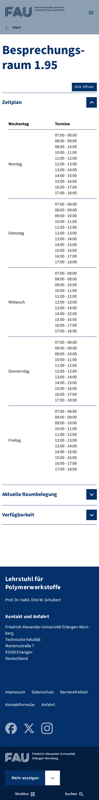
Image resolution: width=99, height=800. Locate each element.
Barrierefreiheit (74, 692)
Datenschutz (43, 692)
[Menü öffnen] (91, 12)
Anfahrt (48, 705)
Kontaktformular (20, 705)
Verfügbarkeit (18, 515)
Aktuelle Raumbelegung (29, 494)
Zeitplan (12, 102)
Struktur (22, 794)
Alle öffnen (84, 87)
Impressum (15, 692)
